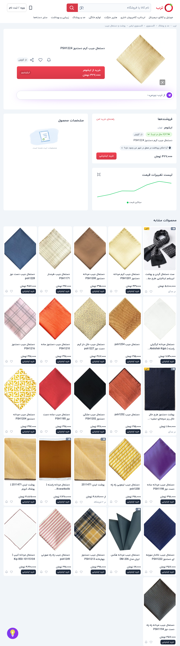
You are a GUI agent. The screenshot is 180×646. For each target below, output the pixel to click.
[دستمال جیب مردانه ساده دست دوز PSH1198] (160, 459)
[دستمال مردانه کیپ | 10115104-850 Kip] (20, 529)
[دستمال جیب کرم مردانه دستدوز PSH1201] (125, 248)
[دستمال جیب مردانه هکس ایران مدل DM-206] (125, 529)
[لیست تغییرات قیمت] (98, 175)
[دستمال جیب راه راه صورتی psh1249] (55, 529)
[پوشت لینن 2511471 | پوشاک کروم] (20, 459)
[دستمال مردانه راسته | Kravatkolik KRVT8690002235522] (55, 459)
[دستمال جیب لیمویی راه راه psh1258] (125, 459)
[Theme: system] (30, 8)
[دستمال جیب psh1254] (125, 318)
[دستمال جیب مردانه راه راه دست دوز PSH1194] (160, 599)
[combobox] (114, 8)
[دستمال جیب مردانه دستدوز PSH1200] (90, 248)
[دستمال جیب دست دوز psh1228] (20, 248)
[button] (16, 8)
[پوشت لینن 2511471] (90, 459)
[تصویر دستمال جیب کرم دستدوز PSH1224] (140, 59)
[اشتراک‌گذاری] (32, 60)
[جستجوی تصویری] (81, 8)
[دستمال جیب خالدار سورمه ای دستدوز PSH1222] (160, 529)
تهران (160, 127)
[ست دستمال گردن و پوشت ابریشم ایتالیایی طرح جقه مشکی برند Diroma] (160, 248)
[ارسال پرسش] (169, 95)
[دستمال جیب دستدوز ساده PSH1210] (55, 318)
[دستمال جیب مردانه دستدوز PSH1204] (20, 389)
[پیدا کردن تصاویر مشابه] (162, 82)
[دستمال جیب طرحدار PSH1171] (55, 248)
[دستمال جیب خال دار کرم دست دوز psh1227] (90, 318)
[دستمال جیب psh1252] (125, 389)
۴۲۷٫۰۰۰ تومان (163, 156)
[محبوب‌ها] (40, 60)
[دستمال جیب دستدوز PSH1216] (20, 318)
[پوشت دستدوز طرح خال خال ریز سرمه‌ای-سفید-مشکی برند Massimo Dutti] (160, 389)
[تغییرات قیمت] (49, 60)
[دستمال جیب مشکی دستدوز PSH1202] (90, 389)
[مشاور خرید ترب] (12, 633)
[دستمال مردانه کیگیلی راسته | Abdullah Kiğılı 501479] (160, 318)
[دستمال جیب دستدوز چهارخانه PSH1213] (90, 529)
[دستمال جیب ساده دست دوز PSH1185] (55, 389)
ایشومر (168, 128)
